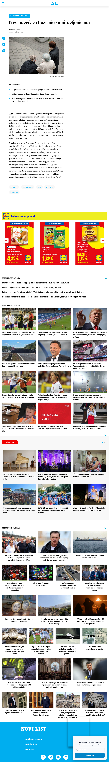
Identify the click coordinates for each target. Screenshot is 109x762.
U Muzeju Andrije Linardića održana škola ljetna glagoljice (34, 94)
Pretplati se (90, 755)
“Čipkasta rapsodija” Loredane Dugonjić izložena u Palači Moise (37, 90)
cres (39, 187)
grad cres (49, 187)
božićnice (14, 192)
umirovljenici (27, 187)
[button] (103, 240)
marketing (30, 749)
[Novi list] (54, 3)
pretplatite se (31, 744)
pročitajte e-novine (34, 739)
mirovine (13, 187)
